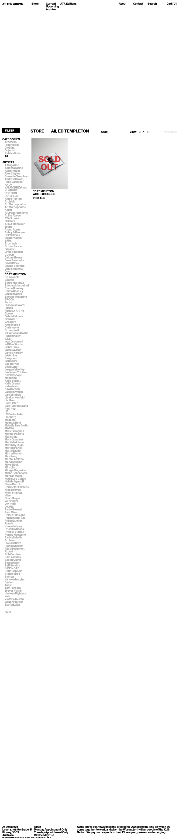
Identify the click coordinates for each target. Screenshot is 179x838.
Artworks (11, 142)
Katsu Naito (12, 386)
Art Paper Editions (16, 212)
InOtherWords (14, 344)
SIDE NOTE (12, 568)
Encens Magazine (16, 296)
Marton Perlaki (14, 448)
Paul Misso (11, 512)
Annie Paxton (13, 198)
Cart (172, 3)
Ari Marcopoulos (15, 204)
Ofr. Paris (10, 504)
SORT (105, 131)
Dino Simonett (14, 268)
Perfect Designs (15, 515)
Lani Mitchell (13, 394)
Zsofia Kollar (12, 604)
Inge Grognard (14, 341)
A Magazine (12, 165)
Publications (13, 153)
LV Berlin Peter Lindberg (14, 416)
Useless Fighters (15, 593)
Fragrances (12, 145)
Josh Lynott (12, 366)
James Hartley (14, 352)
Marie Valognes (14, 431)
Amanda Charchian (16, 176)
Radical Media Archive (13, 539)
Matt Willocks (13, 453)
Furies (9, 308)
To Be (8, 585)
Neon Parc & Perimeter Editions (17, 486)
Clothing (10, 147)
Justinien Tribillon (16, 372)
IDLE (8, 338)
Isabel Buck (12, 347)
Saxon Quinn (13, 560)
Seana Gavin (12, 562)
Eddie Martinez (14, 282)
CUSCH (9, 254)
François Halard (14, 305)
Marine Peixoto (14, 434)
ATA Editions (68, 3)
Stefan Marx (12, 574)
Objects (10, 150)
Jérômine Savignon (11, 357)
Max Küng (11, 456)
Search (152, 3)
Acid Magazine (14, 168)
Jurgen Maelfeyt (15, 369)
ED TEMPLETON (15, 274)
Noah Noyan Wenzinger (12, 500)
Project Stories (14, 532)
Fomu (8, 302)
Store (35, 3)
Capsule (10, 249)
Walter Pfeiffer (14, 602)
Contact (138, 3)
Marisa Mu (11, 436)
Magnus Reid (13, 422)
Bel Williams (12, 235)
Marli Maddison (14, 442)
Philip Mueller (13, 520)
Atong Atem (12, 229)
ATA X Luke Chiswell (12, 220)
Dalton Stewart (14, 257)
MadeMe (10, 420)
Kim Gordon (12, 389)
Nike (8, 495)
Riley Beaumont (14, 548)
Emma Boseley (14, 288)
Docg (8, 271)
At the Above (13, 215)
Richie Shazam (14, 546)
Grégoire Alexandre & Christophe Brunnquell (12, 326)
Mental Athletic (14, 459)
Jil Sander (11, 361)
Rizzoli (9, 551)
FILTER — (11, 130)
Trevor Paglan (13, 590)
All (6, 156)
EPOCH (9, 299)
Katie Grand (12, 383)
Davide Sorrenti (14, 266)
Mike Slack (12, 464)
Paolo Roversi (13, 509)
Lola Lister (11, 403)
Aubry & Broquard (16, 232)
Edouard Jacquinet (17, 285)
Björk (8, 240)
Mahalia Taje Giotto (16, 425)
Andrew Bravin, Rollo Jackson (14, 181)
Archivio (10, 201)
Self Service (12, 565)
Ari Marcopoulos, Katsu (15, 209)
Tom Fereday (13, 588)
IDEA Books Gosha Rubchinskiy (16, 335)
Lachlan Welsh (14, 392)
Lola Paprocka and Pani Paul (16, 407)
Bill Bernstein (13, 238)
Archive (51, 9)
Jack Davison (13, 350)
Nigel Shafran (13, 492)
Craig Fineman (14, 252)
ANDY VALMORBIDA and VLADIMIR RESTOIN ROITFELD (16, 190)
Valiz (7, 596)
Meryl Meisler (13, 462)
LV (6, 411)
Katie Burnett (13, 380)
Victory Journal (14, 599)
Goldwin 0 (11, 319)
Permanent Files (15, 518)
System (9, 582)
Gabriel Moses (14, 316)
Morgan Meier (13, 476)
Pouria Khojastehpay (13, 525)
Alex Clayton (13, 173)
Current (51, 3)
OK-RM (9, 506)
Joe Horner (12, 364)
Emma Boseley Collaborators (14, 293)
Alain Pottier (12, 170)
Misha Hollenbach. (16, 473)
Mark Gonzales (14, 439)
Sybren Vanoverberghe (14, 578)
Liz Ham (9, 400)
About (122, 3)
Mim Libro (11, 467)
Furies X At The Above (14, 312)
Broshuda (11, 243)
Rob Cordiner (13, 554)
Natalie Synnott (14, 481)
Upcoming (52, 6)
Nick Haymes (13, 490)
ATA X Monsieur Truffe (15, 225)
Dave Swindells (14, 260)
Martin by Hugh (14, 445)
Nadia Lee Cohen (15, 478)
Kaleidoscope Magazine (13, 377)
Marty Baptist (13, 450)
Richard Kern (13, 543)
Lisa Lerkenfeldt (15, 397)
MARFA (9, 428)
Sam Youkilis (13, 557)
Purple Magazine (15, 534)
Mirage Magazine (15, 470)
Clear (8, 612)
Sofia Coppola (13, 571)
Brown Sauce (13, 246)
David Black (12, 263)
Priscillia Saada (14, 529)
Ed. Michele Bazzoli (12, 279)
